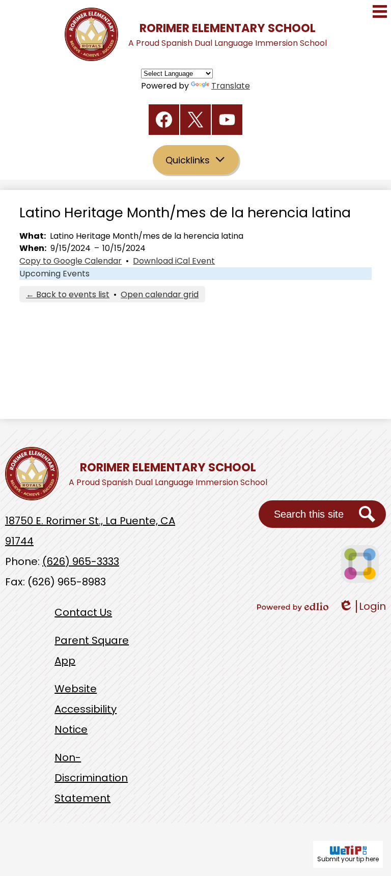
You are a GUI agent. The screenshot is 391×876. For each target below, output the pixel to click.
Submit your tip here (348, 859)
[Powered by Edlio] (292, 607)
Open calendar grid (160, 294)
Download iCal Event (174, 261)
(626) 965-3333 (80, 561)
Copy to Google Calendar (70, 261)
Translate (230, 86)
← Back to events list (67, 294)
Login (362, 606)
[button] (196, 160)
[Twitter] (195, 119)
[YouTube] (227, 119)
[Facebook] (164, 119)
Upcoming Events (54, 273)
